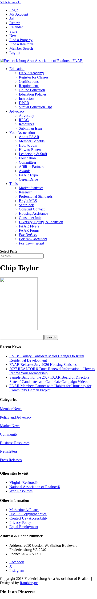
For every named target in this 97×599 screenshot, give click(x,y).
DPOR (24, 103)
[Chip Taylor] (19, 329)
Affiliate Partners (31, 167)
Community (9, 434)
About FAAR (29, 137)
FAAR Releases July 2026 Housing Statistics (43, 365)
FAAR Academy (31, 73)
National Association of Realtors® (34, 487)
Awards (24, 171)
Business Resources (14, 443)
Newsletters (8, 451)
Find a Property (20, 40)
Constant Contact (31, 209)
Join (12, 19)
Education (16, 69)
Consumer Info (30, 218)
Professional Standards (36, 196)
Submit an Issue (30, 128)
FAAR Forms (29, 230)
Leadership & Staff (33, 154)
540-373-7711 (10, 2)
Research (25, 192)
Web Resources (20, 491)
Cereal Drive (28, 179)
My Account (18, 14)
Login (13, 10)
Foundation (27, 158)
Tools (13, 184)
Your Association (22, 133)
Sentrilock (26, 205)
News (13, 36)
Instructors (26, 98)
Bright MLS (28, 201)
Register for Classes (33, 77)
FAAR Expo (28, 175)
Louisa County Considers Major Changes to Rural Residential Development (46, 358)
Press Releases (11, 460)
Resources (26, 124)
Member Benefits (31, 141)
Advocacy (17, 111)
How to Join (28, 145)
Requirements (29, 86)
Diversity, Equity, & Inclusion (41, 222)
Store (13, 31)
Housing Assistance (33, 213)
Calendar (16, 27)
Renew (14, 23)
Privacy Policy (20, 522)
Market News (10, 426)
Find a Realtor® (21, 44)
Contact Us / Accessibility (28, 518)
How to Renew (30, 150)
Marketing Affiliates (24, 510)
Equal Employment (23, 527)
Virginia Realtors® (23, 483)
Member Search (21, 48)
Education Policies (32, 94)
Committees (27, 162)
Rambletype (29, 583)
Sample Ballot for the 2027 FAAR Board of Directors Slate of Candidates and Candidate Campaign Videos (49, 379)
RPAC (24, 120)
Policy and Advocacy (16, 417)
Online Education (32, 90)
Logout (14, 53)
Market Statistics (31, 188)
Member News (11, 409)
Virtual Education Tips (35, 107)
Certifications (29, 81)
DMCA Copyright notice (28, 514)
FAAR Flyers (29, 226)
